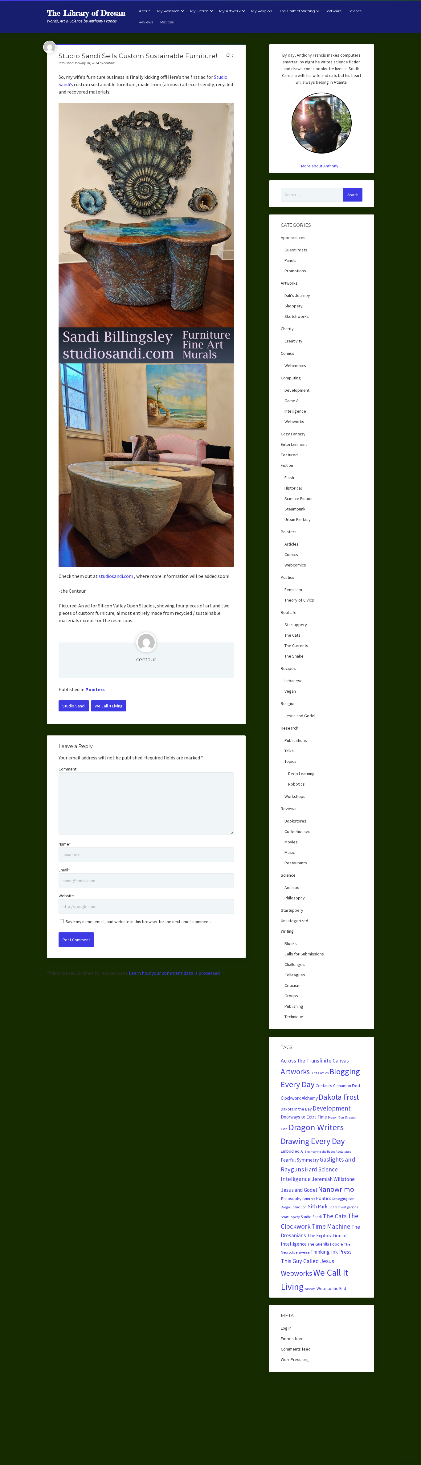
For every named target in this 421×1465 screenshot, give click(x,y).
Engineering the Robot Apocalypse (328, 1152)
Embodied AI (292, 1151)
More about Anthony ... (321, 166)
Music (289, 852)
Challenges (294, 964)
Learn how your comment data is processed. (175, 973)
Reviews (146, 22)
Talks (289, 751)
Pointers (95, 689)
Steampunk (294, 509)
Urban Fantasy (297, 519)
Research (289, 728)
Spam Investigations (343, 1207)
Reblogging (339, 1199)
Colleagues (294, 975)
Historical (293, 488)
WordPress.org (295, 1359)
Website (66, 896)
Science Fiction (298, 498)
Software (333, 11)
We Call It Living (109, 706)
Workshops (294, 796)
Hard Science (321, 1169)
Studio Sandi (73, 706)
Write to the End (331, 1288)
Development (296, 390)
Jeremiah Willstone (333, 1179)
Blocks (290, 943)
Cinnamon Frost (346, 1085)
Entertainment (294, 444)
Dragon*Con (336, 1117)
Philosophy (294, 898)
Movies (291, 842)
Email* (64, 870)
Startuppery (295, 624)
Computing (291, 378)
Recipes (167, 22)
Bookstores (295, 821)
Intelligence (295, 411)
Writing (287, 931)
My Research (168, 11)
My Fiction (199, 11)
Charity (287, 328)
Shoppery (293, 306)
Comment (67, 769)
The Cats (292, 635)
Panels (290, 260)
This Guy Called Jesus (307, 1261)
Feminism (293, 589)
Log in (286, 1328)
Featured (289, 455)
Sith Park (318, 1206)
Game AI (292, 400)
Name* (65, 844)
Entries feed (292, 1338)
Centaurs (324, 1085)
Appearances (293, 237)
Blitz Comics (320, 1073)
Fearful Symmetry (300, 1160)
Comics (287, 353)
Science (355, 11)
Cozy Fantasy (293, 434)
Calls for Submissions (304, 954)
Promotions (295, 271)
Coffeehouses (297, 831)
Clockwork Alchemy (299, 1098)
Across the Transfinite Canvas (315, 1060)
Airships (291, 887)
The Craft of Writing (297, 11)
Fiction (287, 465)
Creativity (293, 341)
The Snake (294, 656)
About (144, 11)
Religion (288, 703)
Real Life (288, 612)
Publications (295, 740)
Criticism (292, 985)
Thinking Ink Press (331, 1251)
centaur (146, 659)
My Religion (261, 11)
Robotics (296, 784)
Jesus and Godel (299, 715)
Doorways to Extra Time (304, 1117)
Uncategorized (294, 920)
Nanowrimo (336, 1189)
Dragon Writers (316, 1127)
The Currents (296, 645)
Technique (293, 1016)
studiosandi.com (116, 576)
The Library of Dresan (86, 13)
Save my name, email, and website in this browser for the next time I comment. (138, 921)
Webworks (294, 421)
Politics (287, 577)
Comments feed (296, 1349)
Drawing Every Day (313, 1141)
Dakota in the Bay (296, 1109)
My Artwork (230, 11)
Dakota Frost (339, 1097)
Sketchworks (296, 316)
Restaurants (295, 863)
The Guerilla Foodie (325, 1244)
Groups (291, 996)
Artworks (289, 283)
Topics (290, 761)
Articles (291, 544)
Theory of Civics (299, 600)
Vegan (290, 691)
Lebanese (293, 680)
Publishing (293, 1006)
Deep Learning (301, 773)
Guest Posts (295, 250)
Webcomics (295, 365)
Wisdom (310, 1289)
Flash (289, 477)
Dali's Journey (297, 295)
